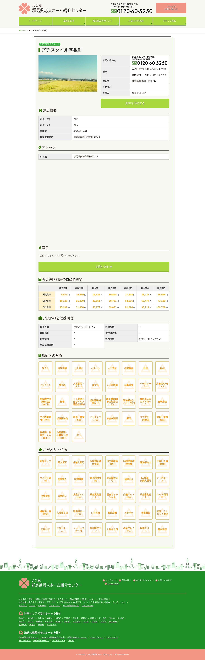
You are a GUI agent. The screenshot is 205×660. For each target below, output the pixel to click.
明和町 (67, 621)
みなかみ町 (51, 625)
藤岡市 (84, 618)
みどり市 (49, 621)
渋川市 (41, 618)
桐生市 (22, 621)
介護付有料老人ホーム (77, 637)
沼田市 (103, 621)
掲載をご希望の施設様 (45, 599)
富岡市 (93, 618)
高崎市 (76, 618)
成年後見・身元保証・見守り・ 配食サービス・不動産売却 (44, 602)
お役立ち (23, 605)
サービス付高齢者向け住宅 (53, 637)
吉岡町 (58, 618)
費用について (88, 599)
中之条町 (113, 621)
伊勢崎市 (31, 618)
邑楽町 (95, 621)
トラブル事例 (102, 599)
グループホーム (96, 637)
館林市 (39, 621)
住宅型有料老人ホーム (28, 637)
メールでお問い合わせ (171, 7)
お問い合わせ (104, 266)
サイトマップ (54, 605)
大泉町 (86, 621)
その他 (71, 640)
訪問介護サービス (41, 640)
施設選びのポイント (102, 21)
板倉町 (58, 621)
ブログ (32, 605)
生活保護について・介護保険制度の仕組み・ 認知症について (99, 602)
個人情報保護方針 (71, 605)
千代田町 (76, 621)
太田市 (30, 621)
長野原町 (23, 625)
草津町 (41, 625)
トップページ (35, 21)
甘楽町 (121, 618)
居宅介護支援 (25, 640)
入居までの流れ (136, 21)
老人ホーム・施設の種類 (68, 599)
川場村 (32, 625)
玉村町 (67, 618)
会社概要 (42, 605)
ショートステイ (58, 640)
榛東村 (50, 618)
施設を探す (68, 21)
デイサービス (112, 637)
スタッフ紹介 (169, 21)
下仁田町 (102, 618)
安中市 (112, 618)
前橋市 (22, 618)
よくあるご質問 (25, 599)
